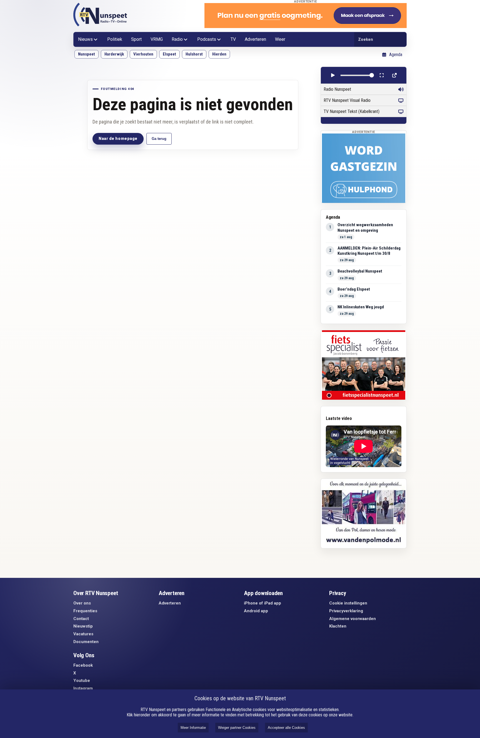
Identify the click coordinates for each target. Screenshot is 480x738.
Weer (280, 39)
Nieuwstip (83, 626)
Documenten (86, 641)
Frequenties (85, 610)
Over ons (82, 603)
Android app (256, 610)
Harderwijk (114, 54)
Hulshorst (194, 54)
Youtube (81, 680)
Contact (81, 618)
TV (233, 39)
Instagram (83, 688)
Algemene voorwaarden (352, 618)
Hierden (219, 54)
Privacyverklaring (346, 610)
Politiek (114, 39)
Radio (177, 39)
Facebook (83, 665)
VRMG (157, 39)
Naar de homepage (118, 138)
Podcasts (206, 39)
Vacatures (83, 633)
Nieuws (85, 39)
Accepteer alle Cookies (286, 728)
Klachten (337, 626)
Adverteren (255, 39)
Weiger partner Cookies (237, 728)
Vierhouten (143, 54)
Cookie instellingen (348, 603)
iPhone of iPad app (262, 603)
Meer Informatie (193, 728)
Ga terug (159, 139)
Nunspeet (86, 54)
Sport (136, 39)
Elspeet (169, 54)
